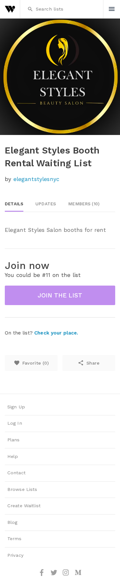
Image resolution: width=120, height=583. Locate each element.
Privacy (15, 555)
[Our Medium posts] (78, 575)
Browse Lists (22, 489)
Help (12, 456)
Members (84, 203)
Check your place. (56, 333)
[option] (60, 77)
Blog (12, 522)
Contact (16, 473)
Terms (14, 538)
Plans (13, 440)
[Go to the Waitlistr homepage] (10, 9)
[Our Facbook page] (42, 575)
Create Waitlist (24, 505)
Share (89, 363)
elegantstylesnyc (36, 179)
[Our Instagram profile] (66, 575)
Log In (14, 423)
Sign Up (16, 407)
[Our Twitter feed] (54, 575)
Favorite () (31, 363)
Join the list (60, 295)
